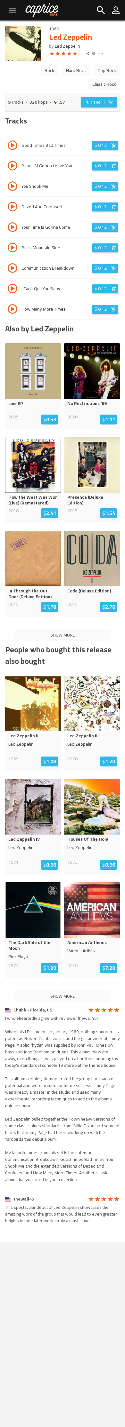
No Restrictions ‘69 (87, 403)
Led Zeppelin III (83, 736)
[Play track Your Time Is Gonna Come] (12, 228)
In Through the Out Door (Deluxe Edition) (30, 593)
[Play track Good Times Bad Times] (12, 146)
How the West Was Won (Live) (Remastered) (33, 500)
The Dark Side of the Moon (29, 945)
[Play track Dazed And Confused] (12, 207)
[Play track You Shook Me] (12, 187)
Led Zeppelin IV (24, 839)
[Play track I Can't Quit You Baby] (12, 289)
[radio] (52, 55)
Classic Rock (104, 84)
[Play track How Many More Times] (12, 310)
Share (97, 53)
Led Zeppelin (67, 46)
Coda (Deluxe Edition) (89, 591)
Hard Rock (76, 70)
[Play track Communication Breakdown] (12, 269)
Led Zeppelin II (23, 736)
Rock (49, 70)
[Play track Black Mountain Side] (12, 248)
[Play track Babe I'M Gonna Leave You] (12, 166)
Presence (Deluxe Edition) (85, 500)
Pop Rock (107, 70)
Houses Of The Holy (87, 839)
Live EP (15, 403)
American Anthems (87, 942)
